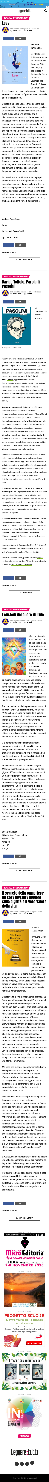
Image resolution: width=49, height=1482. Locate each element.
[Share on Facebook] (8, 38)
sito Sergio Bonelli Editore (21, 565)
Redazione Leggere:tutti (22, 31)
